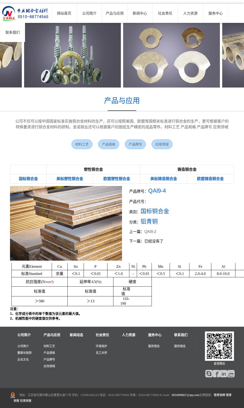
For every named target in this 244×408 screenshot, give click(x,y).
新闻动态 (76, 335)
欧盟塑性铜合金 (116, 179)
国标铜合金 (28, 179)
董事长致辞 (24, 353)
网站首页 (64, 13)
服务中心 (215, 13)
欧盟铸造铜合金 (210, 179)
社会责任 (165, 13)
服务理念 (154, 346)
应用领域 (162, 144)
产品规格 (108, 144)
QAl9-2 (150, 232)
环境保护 (101, 346)
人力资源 (190, 13)
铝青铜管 (25, 401)
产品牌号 (135, 144)
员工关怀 (101, 353)
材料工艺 (82, 144)
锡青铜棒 (219, 395)
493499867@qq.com (185, 395)
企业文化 (23, 359)
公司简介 (89, 13)
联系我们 (12, 32)
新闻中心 (140, 13)
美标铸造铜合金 (163, 179)
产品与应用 (115, 13)
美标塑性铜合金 (69, 179)
